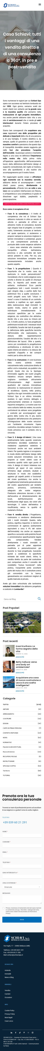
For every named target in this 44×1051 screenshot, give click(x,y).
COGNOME (6, 842)
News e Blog (9, 977)
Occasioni (8, 997)
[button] (40, 4)
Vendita (7, 990)
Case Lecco (9, 1021)
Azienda (8, 970)
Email (5, 852)
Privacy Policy (10, 1014)
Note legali (8, 1017)
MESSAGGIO (6, 893)
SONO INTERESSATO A (10, 873)
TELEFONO (6, 862)
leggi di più (20, 657)
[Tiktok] (19, 1032)
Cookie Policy (9, 1010)
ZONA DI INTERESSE (9, 883)
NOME (5, 831)
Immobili (8, 974)
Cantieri (7, 994)
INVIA (22, 919)
